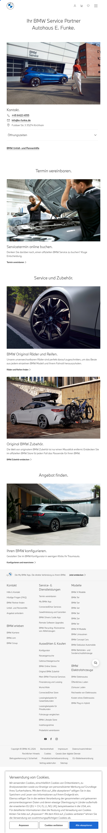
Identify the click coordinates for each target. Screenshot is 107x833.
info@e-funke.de (21, 120)
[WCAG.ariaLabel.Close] (87, 651)
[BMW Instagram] (57, 739)
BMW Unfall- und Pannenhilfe (23, 148)
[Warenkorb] (82, 6)
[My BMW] (75, 6)
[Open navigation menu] (96, 6)
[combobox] (95, 662)
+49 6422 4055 (20, 115)
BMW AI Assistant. (58, 660)
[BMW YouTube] (45, 739)
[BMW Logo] (10, 5)
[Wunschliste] (88, 6)
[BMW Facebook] (51, 739)
